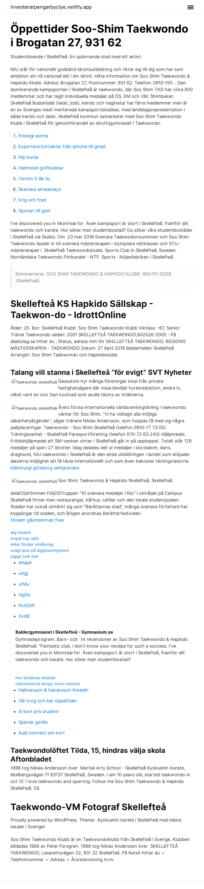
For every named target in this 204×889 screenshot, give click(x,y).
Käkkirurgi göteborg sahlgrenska (44, 467)
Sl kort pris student (38, 711)
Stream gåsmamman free (37, 520)
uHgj (23, 573)
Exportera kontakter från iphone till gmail (61, 146)
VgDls (24, 594)
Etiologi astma (33, 135)
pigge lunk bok (24, 556)
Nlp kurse (28, 157)
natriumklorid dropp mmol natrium (47, 683)
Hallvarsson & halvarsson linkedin (53, 690)
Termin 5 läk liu (34, 178)
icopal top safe (24, 538)
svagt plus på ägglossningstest (39, 550)
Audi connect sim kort (41, 732)
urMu (23, 584)
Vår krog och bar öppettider (47, 700)
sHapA (25, 562)
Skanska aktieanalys (39, 189)
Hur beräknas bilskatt (35, 677)
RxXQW (26, 605)
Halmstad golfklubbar (40, 167)
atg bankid (20, 532)
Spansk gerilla (33, 722)
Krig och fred (32, 200)
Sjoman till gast (34, 210)
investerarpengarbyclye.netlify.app (51, 6)
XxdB (24, 616)
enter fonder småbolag (31, 544)
